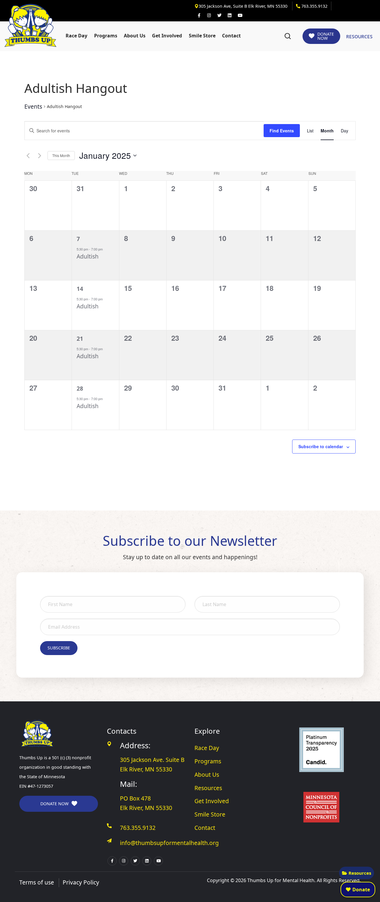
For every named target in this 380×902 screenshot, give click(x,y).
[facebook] (198, 15)
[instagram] (209, 15)
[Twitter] (219, 15)
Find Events (282, 131)
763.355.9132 (313, 6)
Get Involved (167, 35)
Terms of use (36, 882)
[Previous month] (27, 155)
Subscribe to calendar (320, 446)
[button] (288, 36)
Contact (231, 35)
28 (80, 388)
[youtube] (239, 15)
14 (80, 289)
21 (80, 339)
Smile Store (202, 35)
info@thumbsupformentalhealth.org (169, 843)
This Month (61, 155)
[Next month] (39, 155)
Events (33, 106)
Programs (105, 35)
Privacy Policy (81, 882)
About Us (134, 35)
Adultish (88, 256)
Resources (360, 873)
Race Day (76, 35)
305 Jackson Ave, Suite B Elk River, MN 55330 (244, 6)
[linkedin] (229, 15)
